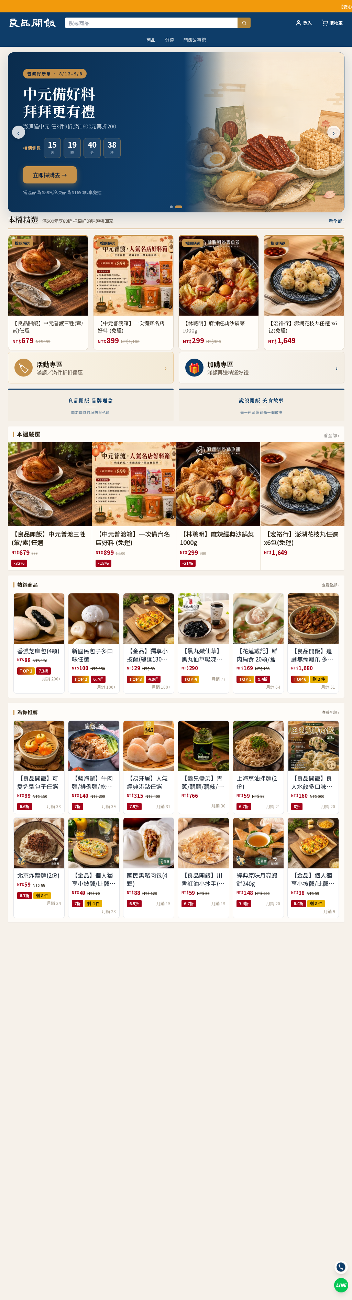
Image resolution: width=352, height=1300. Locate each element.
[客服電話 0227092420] (341, 1267)
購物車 (336, 23)
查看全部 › (330, 585)
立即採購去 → (50, 175)
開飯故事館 (195, 39)
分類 (169, 39)
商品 (150, 39)
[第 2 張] (178, 206)
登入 (307, 23)
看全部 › (336, 221)
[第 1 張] (171, 206)
